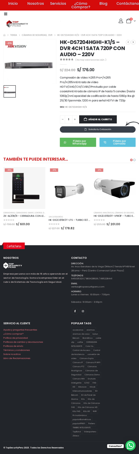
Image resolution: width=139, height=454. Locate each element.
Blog (103, 3)
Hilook (92, 386)
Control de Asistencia (85, 352)
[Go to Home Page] (4, 35)
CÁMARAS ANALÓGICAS (104, 212)
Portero (91, 423)
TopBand (77, 431)
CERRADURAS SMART (25, 212)
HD (74, 386)
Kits (83, 399)
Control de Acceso (81, 350)
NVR (95, 411)
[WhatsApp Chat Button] (130, 445)
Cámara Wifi (79, 378)
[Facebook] (75, 311)
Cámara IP (78, 362)
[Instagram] (83, 311)
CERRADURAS (9, 212)
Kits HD (86, 411)
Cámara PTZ (78, 366)
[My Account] (120, 21)
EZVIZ (87, 382)
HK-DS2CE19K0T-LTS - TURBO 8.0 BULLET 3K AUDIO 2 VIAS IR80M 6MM (89, 220)
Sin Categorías (56, 217)
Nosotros (35, 3)
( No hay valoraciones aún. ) (90, 59)
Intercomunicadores (82, 391)
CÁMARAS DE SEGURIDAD (125, 212)
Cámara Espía (87, 358)
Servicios (58, 3)
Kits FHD (76, 411)
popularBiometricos (82, 419)
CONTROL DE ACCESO (43, 212)
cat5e (80, 342)
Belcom (76, 338)
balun (95, 334)
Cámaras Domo (92, 374)
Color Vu (89, 346)
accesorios (78, 330)
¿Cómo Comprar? (80, 5)
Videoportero (90, 431)
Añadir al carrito (100, 119)
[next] (133, 42)
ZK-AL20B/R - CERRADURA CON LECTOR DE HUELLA (33, 216)
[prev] (128, 42)
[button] (131, 159)
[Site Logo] (17, 24)
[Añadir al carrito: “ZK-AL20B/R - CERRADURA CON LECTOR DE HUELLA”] (40, 173)
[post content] (24, 188)
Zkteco (76, 435)
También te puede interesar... (35, 159)
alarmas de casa (81, 334)
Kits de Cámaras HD (87, 407)
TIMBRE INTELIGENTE (82, 427)
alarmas (90, 330)
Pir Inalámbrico (80, 415)
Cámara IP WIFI (93, 362)
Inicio (13, 3)
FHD (94, 382)
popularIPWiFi (79, 423)
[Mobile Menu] (5, 14)
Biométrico (88, 338)
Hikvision (82, 386)
